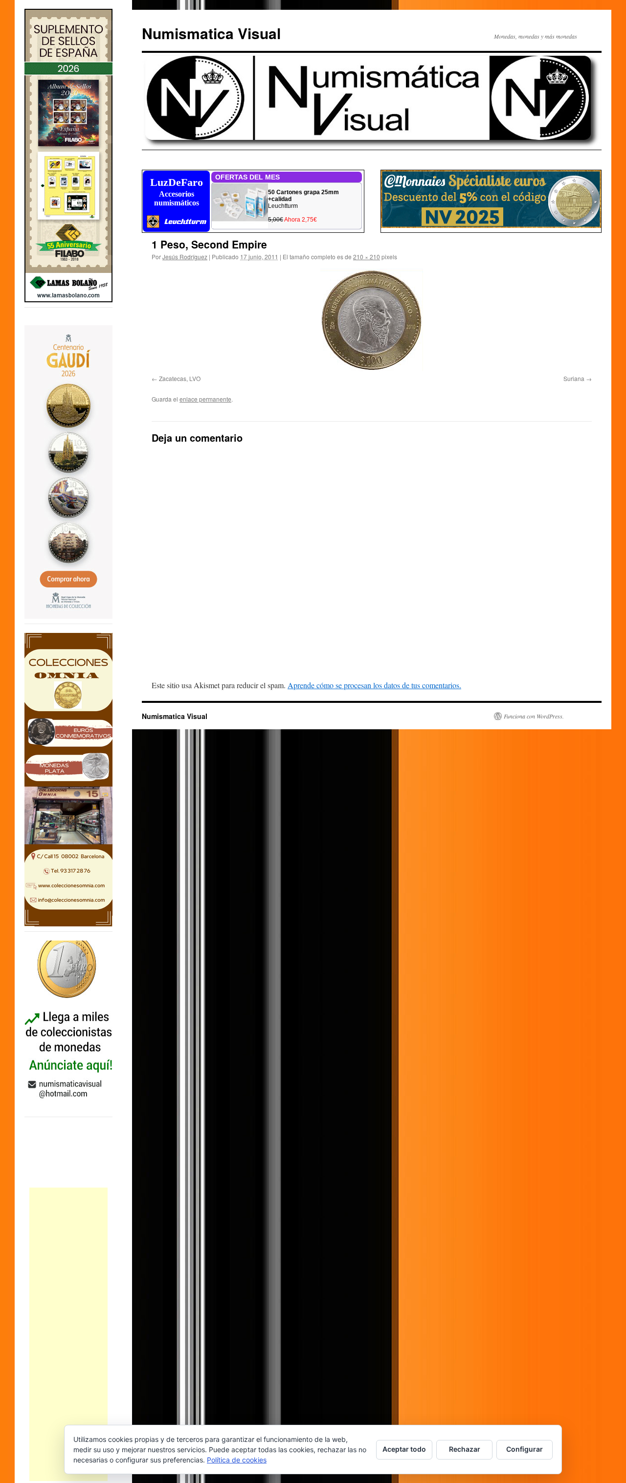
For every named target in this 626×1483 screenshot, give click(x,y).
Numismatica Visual (211, 33)
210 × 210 (366, 256)
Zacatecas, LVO (180, 378)
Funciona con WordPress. (534, 716)
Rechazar (464, 1449)
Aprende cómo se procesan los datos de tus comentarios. (374, 685)
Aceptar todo (404, 1449)
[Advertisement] (68, 1334)
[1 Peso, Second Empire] (372, 320)
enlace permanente (205, 399)
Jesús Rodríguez (184, 256)
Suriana (573, 378)
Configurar (524, 1449)
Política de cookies (237, 1460)
